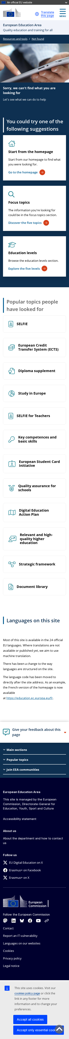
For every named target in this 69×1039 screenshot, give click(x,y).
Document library (32, 587)
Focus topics (19, 202)
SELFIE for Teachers (33, 416)
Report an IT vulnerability (20, 936)
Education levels (22, 252)
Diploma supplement (36, 371)
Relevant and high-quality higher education (36, 539)
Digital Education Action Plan (34, 512)
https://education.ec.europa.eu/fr (29, 698)
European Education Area (21, 792)
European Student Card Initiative (39, 464)
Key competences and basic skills (37, 439)
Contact (8, 928)
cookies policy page (27, 993)
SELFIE (22, 324)
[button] (37, 14)
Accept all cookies (30, 1019)
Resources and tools (15, 39)
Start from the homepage (30, 151)
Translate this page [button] (47, 14)
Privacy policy (12, 958)
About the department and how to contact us (33, 841)
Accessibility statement (19, 819)
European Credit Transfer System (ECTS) (38, 347)
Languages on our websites (21, 943)
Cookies (8, 951)
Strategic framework (37, 564)
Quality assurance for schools (37, 488)
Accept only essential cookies (38, 1030)
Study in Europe (32, 393)
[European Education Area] (12, 12)
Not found (38, 39)
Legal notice (11, 966)
